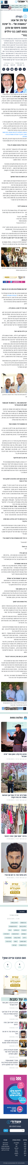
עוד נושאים (6, 6)
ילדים (24, 937)
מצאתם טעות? (21, 911)
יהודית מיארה (15, 934)
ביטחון (25, 5)
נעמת (15, 941)
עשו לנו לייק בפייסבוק (5, 1150)
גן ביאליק (16, 930)
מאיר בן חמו (17, 937)
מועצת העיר (8, 937)
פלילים (17, 5)
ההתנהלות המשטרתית (12, 295)
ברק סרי (24, 930)
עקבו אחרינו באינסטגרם (5, 1148)
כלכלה (13, 5)
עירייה (21, 7)
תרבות (25, 1146)
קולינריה (16, 1152)
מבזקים (25, 10)
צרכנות (16, 1150)
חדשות (25, 1143)
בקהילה (25, 1144)
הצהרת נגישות (5, 1144)
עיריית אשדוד (23, 945)
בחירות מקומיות (13, 926)
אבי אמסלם (23, 922)
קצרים (16, 1155)
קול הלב (14, 945)
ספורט (25, 1148)
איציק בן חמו (14, 922)
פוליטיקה (16, 7)
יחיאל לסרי (6, 934)
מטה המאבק (23, 941)
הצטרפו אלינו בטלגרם (5, 1146)
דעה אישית (16, 1148)
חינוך (25, 7)
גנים (10, 930)
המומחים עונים (16, 1143)
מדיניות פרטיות (5, 1143)
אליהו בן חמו (23, 926)
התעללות (24, 934)
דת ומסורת (12, 7)
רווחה (16, 1146)
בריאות (21, 5)
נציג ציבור (8, 941)
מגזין (25, 1150)
